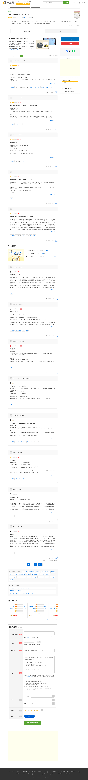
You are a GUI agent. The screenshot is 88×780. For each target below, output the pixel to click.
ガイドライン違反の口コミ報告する (51, 560)
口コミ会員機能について (54, 772)
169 (25, 17)
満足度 (12, 643)
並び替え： (10, 56)
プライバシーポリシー (26, 774)
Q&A (61, 31)
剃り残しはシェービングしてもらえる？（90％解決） (20, 588)
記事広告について (75, 772)
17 (35, 564)
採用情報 (60, 774)
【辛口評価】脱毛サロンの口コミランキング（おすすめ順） (20, 7)
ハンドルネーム (14, 634)
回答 (47, 250)
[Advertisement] (33, 746)
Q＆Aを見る (70, 39)
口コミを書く (70, 43)
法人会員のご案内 (65, 772)
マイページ (75, 2)
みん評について (14, 49)
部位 (25, 699)
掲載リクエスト (37, 774)
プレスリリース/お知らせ (49, 774)
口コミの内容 (26, 696)
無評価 (39, 641)
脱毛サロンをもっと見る (52, 620)
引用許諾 (25, 772)
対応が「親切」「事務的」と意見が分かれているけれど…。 (21, 593)
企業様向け (82, 2)
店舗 (25, 703)
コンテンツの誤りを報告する (75, 25)
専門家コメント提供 (42, 772)
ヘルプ (8, 772)
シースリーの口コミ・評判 (35, 7)
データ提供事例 (32, 772)
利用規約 (18, 774)
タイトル (13, 650)
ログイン (28, 637)
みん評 (9, 3)
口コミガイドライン (28, 676)
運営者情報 (67, 774)
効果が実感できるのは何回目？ (15, 590)
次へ (40, 564)
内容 (12, 673)
